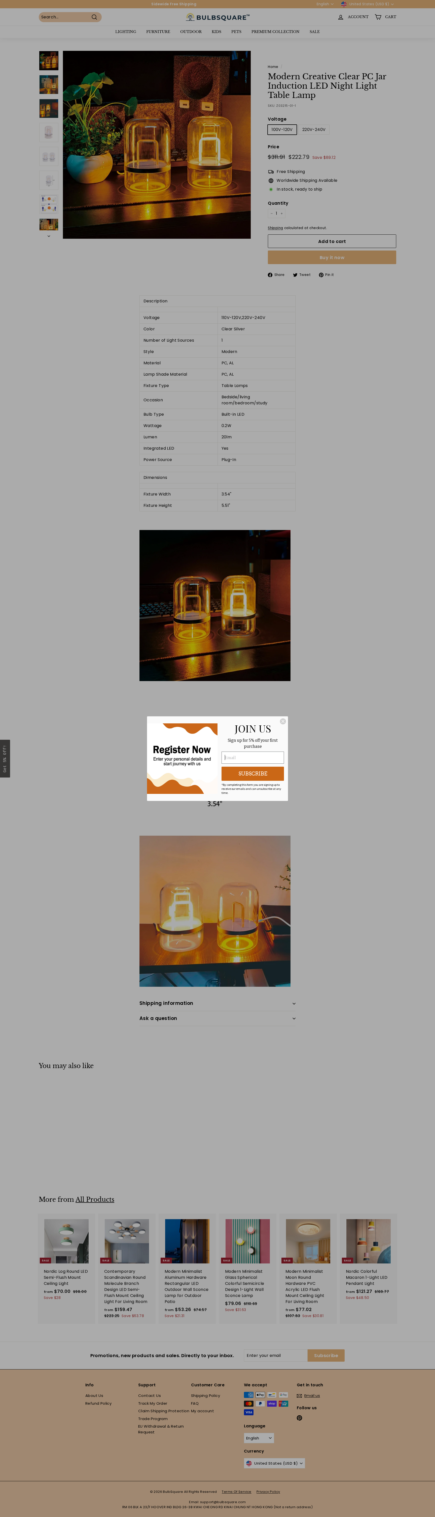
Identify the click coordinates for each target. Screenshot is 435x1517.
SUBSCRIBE (252, 774)
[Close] (283, 721)
